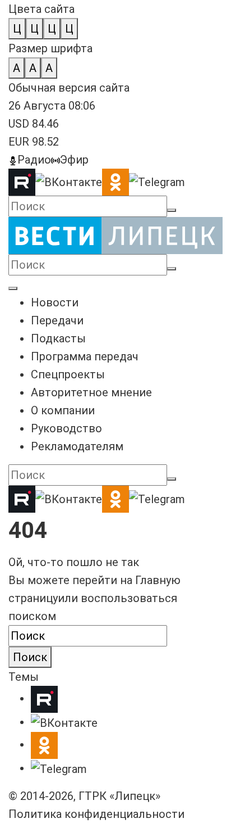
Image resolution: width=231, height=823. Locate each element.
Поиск (30, 657)
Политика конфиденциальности (96, 814)
